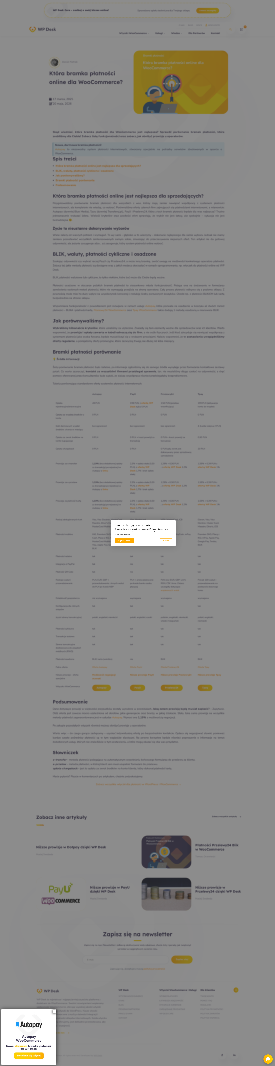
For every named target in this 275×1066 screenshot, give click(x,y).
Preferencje (166, 540)
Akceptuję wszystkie (124, 541)
